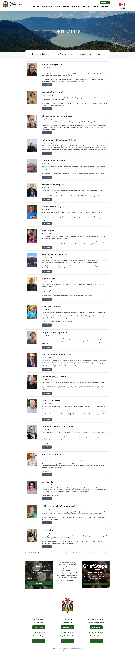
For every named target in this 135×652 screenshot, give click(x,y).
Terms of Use (68, 650)
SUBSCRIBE (39, 583)
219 (101, 552)
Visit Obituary (46, 84)
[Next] (108, 552)
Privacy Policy (60, 650)
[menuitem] (36, 7)
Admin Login (75, 650)
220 (105, 552)
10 (94, 552)
